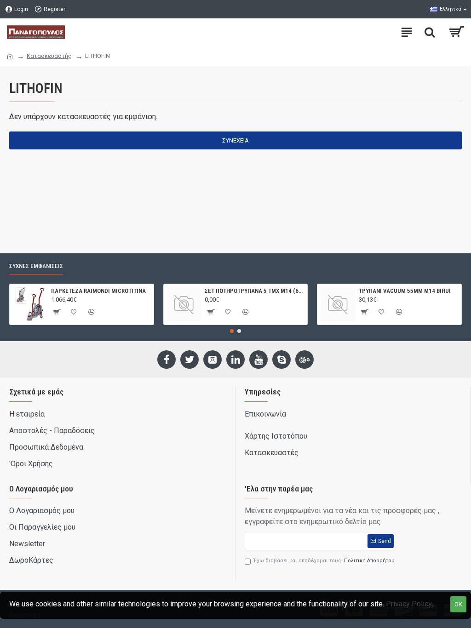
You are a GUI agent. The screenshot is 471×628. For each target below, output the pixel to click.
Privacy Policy (409, 603)
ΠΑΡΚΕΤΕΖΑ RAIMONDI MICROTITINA (98, 290)
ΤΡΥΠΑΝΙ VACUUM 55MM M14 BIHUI (405, 290)
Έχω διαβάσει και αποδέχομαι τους (324, 561)
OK (458, 604)
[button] (232, 331)
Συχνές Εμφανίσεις (36, 266)
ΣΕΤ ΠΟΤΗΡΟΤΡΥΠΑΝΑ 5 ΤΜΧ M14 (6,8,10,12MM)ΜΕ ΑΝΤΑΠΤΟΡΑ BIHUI (254, 290)
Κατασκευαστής (49, 55)
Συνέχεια (235, 140)
